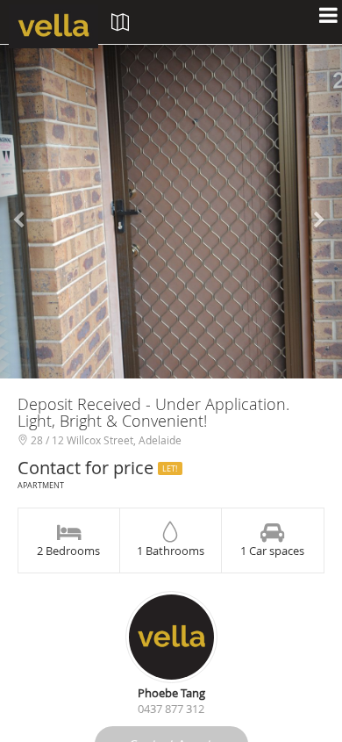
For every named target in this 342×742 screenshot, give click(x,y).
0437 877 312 (171, 709)
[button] (26, 211)
